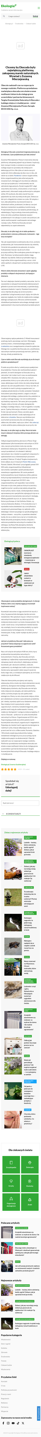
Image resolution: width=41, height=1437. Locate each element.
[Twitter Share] (31, 782)
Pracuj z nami (6, 1394)
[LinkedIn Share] (25, 788)
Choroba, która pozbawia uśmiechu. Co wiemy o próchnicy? (29, 1119)
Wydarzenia (5, 1369)
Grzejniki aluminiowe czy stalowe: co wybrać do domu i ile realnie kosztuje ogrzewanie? (30, 1022)
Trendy (3, 1361)
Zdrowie (4, 1352)
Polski (25, 462)
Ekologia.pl (9, 24)
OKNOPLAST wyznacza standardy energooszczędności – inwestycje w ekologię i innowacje (31, 556)
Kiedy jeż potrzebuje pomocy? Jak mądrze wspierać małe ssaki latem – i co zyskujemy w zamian (30, 1067)
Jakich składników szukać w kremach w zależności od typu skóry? (29, 579)
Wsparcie (4, 1411)
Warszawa (32, 462)
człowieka (12, 417)
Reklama (4, 1403)
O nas (3, 1386)
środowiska (5, 346)
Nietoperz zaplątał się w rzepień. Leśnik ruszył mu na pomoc (29, 945)
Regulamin (5, 1398)
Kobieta (4, 1348)
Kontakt (4, 1381)
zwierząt (35, 422)
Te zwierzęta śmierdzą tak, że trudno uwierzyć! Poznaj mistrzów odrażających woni (30, 899)
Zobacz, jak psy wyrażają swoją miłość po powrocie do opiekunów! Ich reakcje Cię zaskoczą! (30, 873)
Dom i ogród (5, 1344)
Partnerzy (4, 1407)
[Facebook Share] (25, 782)
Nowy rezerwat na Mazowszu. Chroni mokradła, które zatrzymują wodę (30, 967)
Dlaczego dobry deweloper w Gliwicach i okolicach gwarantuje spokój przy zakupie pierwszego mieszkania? (27, 1251)
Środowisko (19, 24)
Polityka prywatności (9, 1390)
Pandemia (17, 176)
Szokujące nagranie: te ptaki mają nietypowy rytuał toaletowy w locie (30, 924)
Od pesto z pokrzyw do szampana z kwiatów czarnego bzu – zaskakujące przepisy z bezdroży (29, 1094)
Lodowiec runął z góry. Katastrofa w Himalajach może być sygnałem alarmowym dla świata (30, 994)
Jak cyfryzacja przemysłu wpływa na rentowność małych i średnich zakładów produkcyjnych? (27, 1268)
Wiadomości (5, 1339)
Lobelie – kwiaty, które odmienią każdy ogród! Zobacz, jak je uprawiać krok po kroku (30, 848)
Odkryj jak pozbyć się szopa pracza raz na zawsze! (30, 1044)
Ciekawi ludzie (31, 24)
